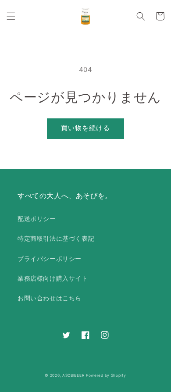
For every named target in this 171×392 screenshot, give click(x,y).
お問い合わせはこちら (50, 298)
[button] (11, 16)
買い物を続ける (85, 128)
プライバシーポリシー (50, 258)
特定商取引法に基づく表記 (56, 238)
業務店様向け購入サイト (53, 278)
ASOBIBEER (73, 375)
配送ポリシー (37, 218)
